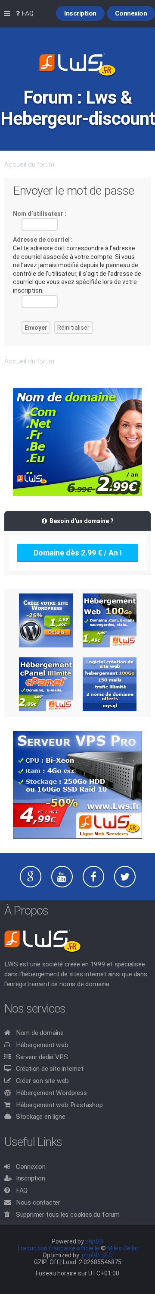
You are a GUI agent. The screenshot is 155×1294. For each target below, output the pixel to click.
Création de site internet (50, 1069)
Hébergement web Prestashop (59, 1105)
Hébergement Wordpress (51, 1093)
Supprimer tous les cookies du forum (68, 1214)
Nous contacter (38, 1202)
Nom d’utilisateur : (39, 213)
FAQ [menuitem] (27, 13)
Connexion (31, 1167)
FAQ (22, 1190)
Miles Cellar (123, 1248)
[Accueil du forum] (77, 65)
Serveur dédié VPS (42, 1057)
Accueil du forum (29, 164)
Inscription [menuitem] (80, 13)
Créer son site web (42, 1081)
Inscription (30, 1178)
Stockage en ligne (40, 1116)
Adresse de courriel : (43, 239)
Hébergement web (42, 1045)
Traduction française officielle (58, 1248)
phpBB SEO (97, 1255)
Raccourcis (9, 13)
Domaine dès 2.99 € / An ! (78, 552)
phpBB (94, 1241)
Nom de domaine (40, 1033)
